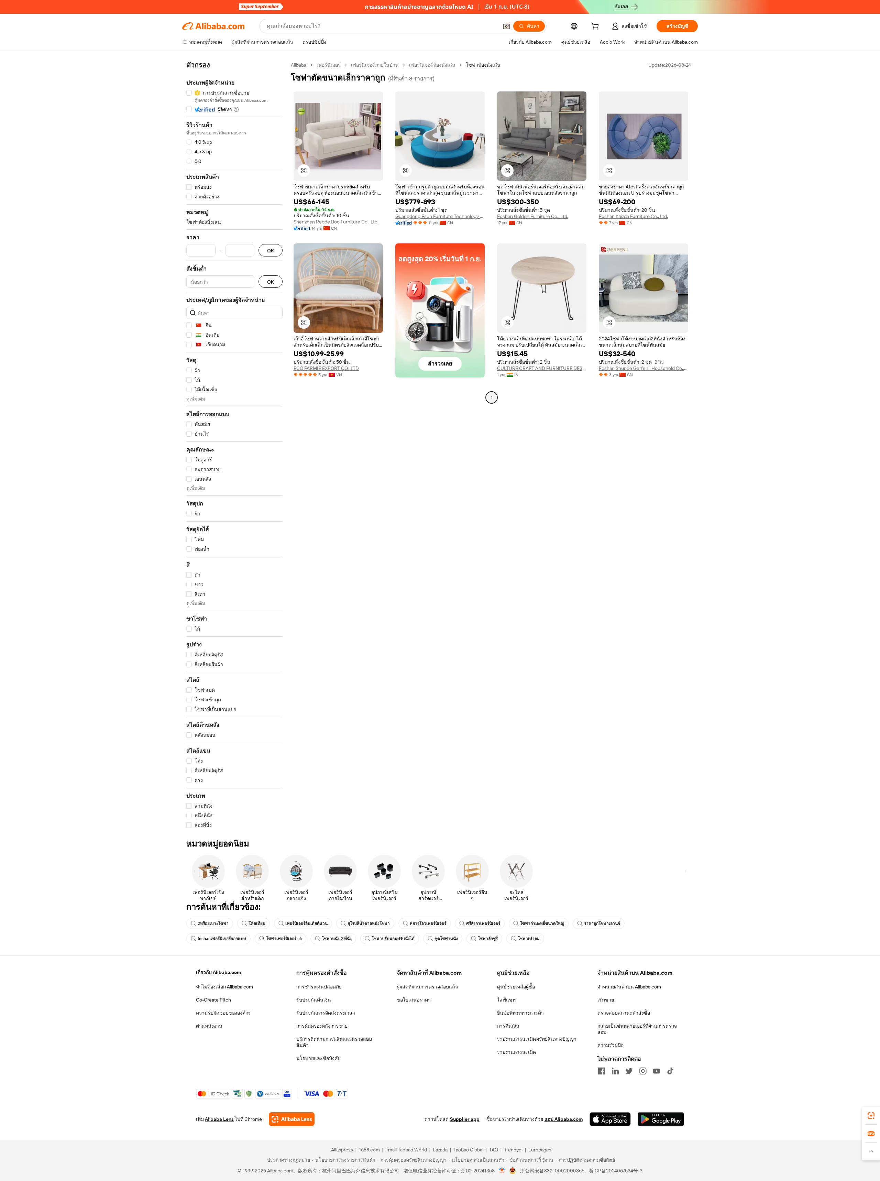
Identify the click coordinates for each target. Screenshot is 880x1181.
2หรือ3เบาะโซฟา (213, 923)
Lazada (440, 1149)
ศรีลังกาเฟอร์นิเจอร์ (483, 923)
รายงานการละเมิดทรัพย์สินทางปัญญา (536, 1039)
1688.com (369, 1149)
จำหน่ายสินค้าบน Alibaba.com (629, 986)
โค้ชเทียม (257, 923)
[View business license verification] (502, 1170)
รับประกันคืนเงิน (313, 1000)
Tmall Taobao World (406, 1149)
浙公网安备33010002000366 (552, 1170)
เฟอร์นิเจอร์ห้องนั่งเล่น (432, 65)
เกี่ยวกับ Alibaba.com (218, 972)
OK (270, 250)
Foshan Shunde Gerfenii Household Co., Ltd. (643, 368)
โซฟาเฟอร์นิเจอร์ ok (284, 938)
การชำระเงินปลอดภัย (319, 986)
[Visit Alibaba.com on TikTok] (670, 1071)
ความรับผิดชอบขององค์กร (223, 1013)
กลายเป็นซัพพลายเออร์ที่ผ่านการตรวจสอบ (637, 1029)
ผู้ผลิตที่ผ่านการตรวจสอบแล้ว (427, 986)
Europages (539, 1149)
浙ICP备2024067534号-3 (615, 1170)
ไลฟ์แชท (506, 1000)
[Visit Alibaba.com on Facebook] (601, 1071)
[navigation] (234, 445)
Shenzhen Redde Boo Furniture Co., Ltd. (336, 222)
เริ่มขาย (605, 1000)
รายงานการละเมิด (516, 1052)
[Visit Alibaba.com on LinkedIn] (615, 1071)
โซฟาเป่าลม (529, 938)
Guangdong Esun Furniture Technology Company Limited (440, 216)
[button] (506, 26)
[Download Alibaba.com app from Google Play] (661, 1119)
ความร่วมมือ (610, 1045)
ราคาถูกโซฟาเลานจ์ (602, 923)
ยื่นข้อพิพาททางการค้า (520, 1013)
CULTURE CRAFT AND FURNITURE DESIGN (541, 368)
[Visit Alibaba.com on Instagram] (643, 1071)
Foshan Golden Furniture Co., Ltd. (532, 216)
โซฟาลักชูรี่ (488, 938)
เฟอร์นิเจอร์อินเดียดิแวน (306, 923)
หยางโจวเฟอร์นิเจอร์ (428, 923)
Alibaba (298, 65)
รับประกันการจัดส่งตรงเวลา (325, 1013)
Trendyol (513, 1149)
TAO (493, 1149)
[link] (871, 1116)
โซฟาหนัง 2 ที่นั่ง (337, 938)
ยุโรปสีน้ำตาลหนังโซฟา (369, 923)
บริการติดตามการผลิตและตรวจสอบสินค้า (334, 1042)
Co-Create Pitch (213, 1000)
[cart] (596, 27)
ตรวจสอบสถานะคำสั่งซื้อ (623, 1013)
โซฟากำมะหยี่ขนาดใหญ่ (542, 923)
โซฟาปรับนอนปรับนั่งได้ (393, 938)
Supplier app (465, 1119)
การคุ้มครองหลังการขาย (322, 1026)
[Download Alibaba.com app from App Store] (610, 1119)
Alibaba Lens (219, 1119)
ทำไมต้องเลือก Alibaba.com (224, 986)
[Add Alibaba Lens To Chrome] (292, 1119)
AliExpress (342, 1149)
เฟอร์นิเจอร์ (329, 65)
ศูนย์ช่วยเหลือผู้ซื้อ (516, 986)
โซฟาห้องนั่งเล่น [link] (483, 65)
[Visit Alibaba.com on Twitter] (629, 1071)
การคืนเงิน (508, 1026)
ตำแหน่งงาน (209, 1026)
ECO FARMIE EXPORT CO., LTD (326, 368)
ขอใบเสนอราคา (414, 1000)
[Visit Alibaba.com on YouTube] (656, 1071)
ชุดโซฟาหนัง (446, 938)
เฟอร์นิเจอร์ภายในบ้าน (375, 65)
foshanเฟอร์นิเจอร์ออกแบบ (222, 938)
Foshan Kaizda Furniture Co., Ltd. (633, 216)
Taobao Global (468, 1149)
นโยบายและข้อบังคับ (318, 1058)
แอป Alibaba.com (563, 1119)
